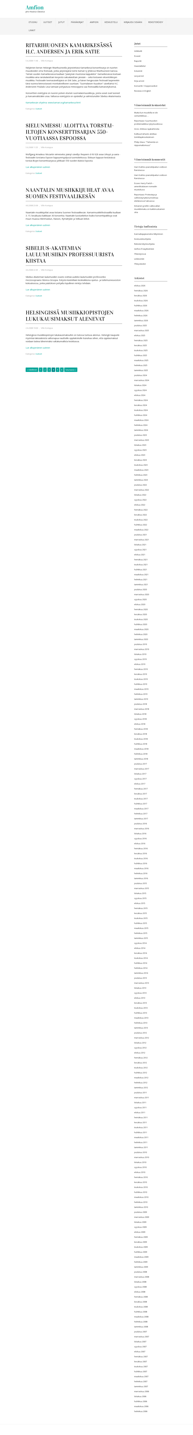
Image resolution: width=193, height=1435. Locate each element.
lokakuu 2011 (140, 1102)
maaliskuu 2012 (141, 1077)
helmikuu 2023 (140, 475)
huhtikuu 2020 (140, 624)
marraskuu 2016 (141, 828)
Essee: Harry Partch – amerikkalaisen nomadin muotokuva (145, 186)
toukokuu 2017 (141, 798)
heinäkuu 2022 (141, 509)
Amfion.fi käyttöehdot (144, 249)
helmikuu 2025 (140, 365)
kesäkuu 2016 (140, 853)
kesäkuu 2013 (140, 1002)
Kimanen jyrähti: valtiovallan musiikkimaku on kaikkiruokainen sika (149, 209)
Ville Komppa (47, 60)
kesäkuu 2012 (140, 1062)
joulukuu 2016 (140, 823)
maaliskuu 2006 (141, 1406)
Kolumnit (138, 71)
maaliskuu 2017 (141, 808)
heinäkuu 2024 (141, 400)
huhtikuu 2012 (140, 1072)
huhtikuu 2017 (140, 803)
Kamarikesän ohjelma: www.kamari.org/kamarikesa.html (53, 102)
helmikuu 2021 (140, 579)
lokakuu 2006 (140, 1396)
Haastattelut (140, 66)
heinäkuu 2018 (141, 729)
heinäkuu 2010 (141, 1177)
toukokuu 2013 (141, 1007)
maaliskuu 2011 (141, 1137)
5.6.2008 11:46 (32, 60)
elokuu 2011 (139, 1112)
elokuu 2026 (139, 285)
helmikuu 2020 (140, 634)
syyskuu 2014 (140, 943)
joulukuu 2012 (140, 1032)
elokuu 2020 (139, 604)
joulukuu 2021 (140, 534)
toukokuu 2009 (141, 1247)
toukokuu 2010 (141, 1187)
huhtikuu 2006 (140, 1401)
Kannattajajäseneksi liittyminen (148, 234)
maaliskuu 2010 (141, 1197)
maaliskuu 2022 (141, 529)
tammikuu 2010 (141, 1207)
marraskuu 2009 (141, 1217)
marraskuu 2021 (141, 539)
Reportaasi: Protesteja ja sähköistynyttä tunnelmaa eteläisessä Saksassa (146, 197)
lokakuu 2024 (140, 385)
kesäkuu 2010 (140, 1182)
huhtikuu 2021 (140, 569)
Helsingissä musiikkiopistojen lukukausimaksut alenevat (70, 315)
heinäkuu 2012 (141, 1057)
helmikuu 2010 (140, 1202)
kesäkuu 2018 (140, 734)
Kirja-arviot (139, 81)
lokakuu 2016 (140, 833)
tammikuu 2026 (141, 320)
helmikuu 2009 (140, 1262)
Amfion (35, 7)
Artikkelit (138, 51)
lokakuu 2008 (140, 1281)
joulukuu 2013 (140, 978)
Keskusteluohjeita (142, 239)
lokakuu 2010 (140, 1162)
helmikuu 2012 (140, 1082)
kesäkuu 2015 (140, 913)
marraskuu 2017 (141, 768)
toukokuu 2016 (141, 858)
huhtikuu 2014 (140, 963)
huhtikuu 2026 (140, 305)
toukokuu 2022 (141, 519)
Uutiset (47, 22)
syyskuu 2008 (140, 1286)
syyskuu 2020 (140, 599)
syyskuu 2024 (140, 390)
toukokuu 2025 (141, 350)
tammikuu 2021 (141, 584)
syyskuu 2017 (140, 778)
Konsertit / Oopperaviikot (145, 86)
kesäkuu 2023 (140, 460)
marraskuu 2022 (141, 489)
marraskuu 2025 (141, 330)
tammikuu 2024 (141, 430)
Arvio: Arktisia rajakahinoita (146, 129)
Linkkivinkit (139, 259)
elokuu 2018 (139, 724)
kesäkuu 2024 (140, 405)
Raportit (137, 61)
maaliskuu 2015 (141, 928)
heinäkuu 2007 (141, 1356)
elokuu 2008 (139, 1291)
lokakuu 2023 (140, 445)
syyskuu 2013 (140, 993)
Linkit (32, 30)
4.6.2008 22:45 (32, 270)
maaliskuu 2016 (141, 868)
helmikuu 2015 (140, 933)
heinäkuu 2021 (141, 559)
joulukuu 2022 (140, 484)
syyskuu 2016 (140, 838)
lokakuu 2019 (140, 654)
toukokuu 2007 (141, 1366)
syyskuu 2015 (140, 898)
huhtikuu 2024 (140, 415)
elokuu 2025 (139, 335)
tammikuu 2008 (141, 1326)
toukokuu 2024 (141, 410)
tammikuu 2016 (141, 878)
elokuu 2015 (139, 903)
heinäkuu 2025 (141, 340)
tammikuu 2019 (141, 699)
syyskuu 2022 (140, 499)
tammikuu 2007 (141, 1386)
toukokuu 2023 (141, 465)
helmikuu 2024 (140, 425)
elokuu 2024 (139, 395)
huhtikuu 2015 (140, 923)
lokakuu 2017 (140, 773)
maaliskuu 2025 (141, 360)
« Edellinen (32, 369)
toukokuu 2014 (141, 958)
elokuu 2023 (139, 455)
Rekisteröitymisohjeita (144, 244)
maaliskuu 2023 (141, 470)
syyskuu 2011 (140, 1107)
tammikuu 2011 (141, 1147)
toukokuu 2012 (141, 1067)
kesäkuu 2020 (140, 614)
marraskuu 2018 (141, 709)
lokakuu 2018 (140, 714)
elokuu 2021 (139, 554)
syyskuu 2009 (140, 1227)
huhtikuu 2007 (140, 1371)
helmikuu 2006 (140, 1411)
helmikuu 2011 (140, 1142)
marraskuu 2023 (141, 440)
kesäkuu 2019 (140, 674)
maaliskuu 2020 (141, 629)
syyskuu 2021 (140, 549)
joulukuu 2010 (140, 1152)
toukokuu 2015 (141, 918)
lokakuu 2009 (140, 1222)
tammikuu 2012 (141, 1087)
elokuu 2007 (139, 1351)
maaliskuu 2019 (141, 689)
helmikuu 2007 (140, 1381)
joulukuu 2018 (140, 704)
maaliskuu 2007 (141, 1376)
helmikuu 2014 (140, 968)
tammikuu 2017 (141, 818)
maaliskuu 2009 (141, 1257)
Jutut (61, 22)
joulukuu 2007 (140, 1331)
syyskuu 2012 (140, 1047)
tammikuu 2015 (141, 938)
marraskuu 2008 (141, 1276)
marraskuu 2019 (141, 649)
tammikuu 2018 (141, 758)
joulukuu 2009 (140, 1212)
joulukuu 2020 (140, 589)
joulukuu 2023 (140, 435)
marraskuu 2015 (141, 888)
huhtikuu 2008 (140, 1311)
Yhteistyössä (140, 254)
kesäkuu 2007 (140, 1361)
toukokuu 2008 (141, 1306)
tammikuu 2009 (141, 1266)
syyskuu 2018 (140, 719)
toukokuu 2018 (141, 738)
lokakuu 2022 (140, 494)
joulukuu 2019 (140, 644)
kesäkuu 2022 (140, 514)
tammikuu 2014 (141, 973)
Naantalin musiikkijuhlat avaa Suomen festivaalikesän (70, 193)
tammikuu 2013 (141, 1027)
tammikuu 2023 (141, 479)
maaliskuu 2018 (141, 748)
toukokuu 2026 (141, 300)
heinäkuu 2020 (141, 609)
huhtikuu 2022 (140, 524)
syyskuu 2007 (140, 1346)
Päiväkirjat (77, 22)
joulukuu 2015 (140, 883)
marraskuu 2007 (141, 1336)
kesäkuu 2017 (140, 793)
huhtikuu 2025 (140, 355)
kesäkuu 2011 (140, 1122)
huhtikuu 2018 (140, 743)
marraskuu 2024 (141, 380)
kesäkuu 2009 (140, 1242)
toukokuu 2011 (141, 1127)
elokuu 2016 (139, 843)
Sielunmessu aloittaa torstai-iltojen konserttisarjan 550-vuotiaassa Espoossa (70, 132)
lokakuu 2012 (140, 1042)
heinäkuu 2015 (141, 908)
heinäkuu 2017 (141, 788)
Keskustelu (111, 22)
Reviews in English (142, 91)
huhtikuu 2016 (140, 863)
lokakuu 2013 (140, 988)
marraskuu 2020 (141, 594)
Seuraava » (70, 369)
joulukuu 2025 (140, 325)
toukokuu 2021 (141, 564)
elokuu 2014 (139, 948)
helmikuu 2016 (140, 873)
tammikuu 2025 (141, 370)
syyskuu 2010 (140, 1167)
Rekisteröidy (155, 22)
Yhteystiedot (140, 263)
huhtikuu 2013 (140, 1012)
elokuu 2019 (139, 664)
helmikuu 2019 (140, 694)
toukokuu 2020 (141, 619)
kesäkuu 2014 (140, 953)
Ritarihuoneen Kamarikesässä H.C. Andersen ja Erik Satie (69, 48)
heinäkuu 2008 (141, 1296)
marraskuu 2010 (141, 1157)
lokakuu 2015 (140, 893)
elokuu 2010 (139, 1172)
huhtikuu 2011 (140, 1132)
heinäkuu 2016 (141, 848)
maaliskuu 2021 (141, 574)
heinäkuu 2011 (141, 1117)
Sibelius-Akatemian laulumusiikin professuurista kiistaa (70, 254)
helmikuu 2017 (140, 813)
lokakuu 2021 (140, 544)
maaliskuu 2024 (141, 420)
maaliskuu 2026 (141, 310)
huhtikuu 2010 (140, 1192)
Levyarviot (139, 76)
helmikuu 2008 (140, 1321)
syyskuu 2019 (140, 659)
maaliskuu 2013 (141, 1017)
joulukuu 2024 (140, 375)
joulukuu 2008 (140, 1271)
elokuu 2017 (139, 783)
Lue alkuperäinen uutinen (38, 167)
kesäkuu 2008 (140, 1301)
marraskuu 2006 (141, 1391)
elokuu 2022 (139, 504)
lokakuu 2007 (140, 1341)
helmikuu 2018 (140, 753)
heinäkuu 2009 (141, 1237)
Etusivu (33, 22)
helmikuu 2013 (140, 1022)
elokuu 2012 (139, 1052)
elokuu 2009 (139, 1232)
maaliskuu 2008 (141, 1316)
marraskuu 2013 (141, 983)
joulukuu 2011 (140, 1092)
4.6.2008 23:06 (32, 205)
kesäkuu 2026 (140, 295)
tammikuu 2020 (141, 639)
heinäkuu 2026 (141, 290)
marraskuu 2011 (141, 1097)
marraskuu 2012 (141, 1037)
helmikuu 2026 (140, 315)
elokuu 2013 (139, 998)
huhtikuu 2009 (140, 1252)
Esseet (137, 56)
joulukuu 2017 (140, 763)
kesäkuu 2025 (140, 345)
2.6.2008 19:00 (32, 328)
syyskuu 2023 (140, 450)
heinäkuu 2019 (141, 669)
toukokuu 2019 (141, 679)
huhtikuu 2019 (140, 684)
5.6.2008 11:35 (32, 147)
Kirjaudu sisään (133, 22)
